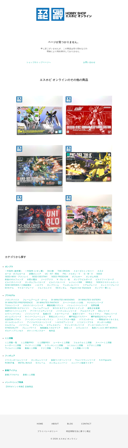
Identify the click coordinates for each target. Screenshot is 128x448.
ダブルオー (77, 277)
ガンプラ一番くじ (103, 288)
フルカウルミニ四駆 (83, 342)
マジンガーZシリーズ (74, 325)
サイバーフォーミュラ (35, 317)
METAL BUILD (25, 363)
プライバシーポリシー (47, 431)
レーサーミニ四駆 (62, 342)
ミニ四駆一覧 (11, 342)
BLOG (70, 424)
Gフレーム (40, 363)
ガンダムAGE (92, 277)
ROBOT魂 (9, 363)
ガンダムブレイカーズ (35, 282)
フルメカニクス (45, 288)
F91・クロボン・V (71, 274)
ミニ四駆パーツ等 (81, 348)
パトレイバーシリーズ (77, 305)
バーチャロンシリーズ (66, 311)
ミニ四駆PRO (27, 342)
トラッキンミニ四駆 (54, 345)
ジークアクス (47, 279)
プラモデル (10, 295)
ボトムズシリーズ (13, 317)
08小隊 (50, 271)
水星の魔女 (32, 279)
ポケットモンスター (36, 331)
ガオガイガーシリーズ (33, 305)
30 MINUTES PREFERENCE (19, 302)
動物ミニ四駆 (31, 348)
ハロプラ (39, 285)
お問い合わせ (89, 62)
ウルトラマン (95, 314)
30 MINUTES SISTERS (89, 300)
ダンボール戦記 (104, 322)
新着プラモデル (12, 375)
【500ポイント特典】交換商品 (19, 387)
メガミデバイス (12, 300)
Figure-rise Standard (80, 288)
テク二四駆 (46, 348)
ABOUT (55, 424)
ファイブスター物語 (66, 319)
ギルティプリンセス (14, 331)
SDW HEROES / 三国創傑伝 (18, 285)
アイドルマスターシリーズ (39, 322)
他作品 (52, 331)
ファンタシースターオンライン (39, 319)
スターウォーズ (62, 314)
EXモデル (9, 288)
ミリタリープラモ (85, 322)
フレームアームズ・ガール (35, 300)
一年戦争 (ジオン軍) (34, 271)
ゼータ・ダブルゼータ (15, 274)
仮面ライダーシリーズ (61, 360)
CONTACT (86, 424)
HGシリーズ (103, 311)
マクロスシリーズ (95, 302)
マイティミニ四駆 (33, 345)
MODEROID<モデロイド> (17, 308)
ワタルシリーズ (12, 305)
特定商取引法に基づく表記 (78, 431)
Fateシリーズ (111, 314)
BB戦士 (89, 282)
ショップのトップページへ (39, 62)
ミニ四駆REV (43, 342)
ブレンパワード (29, 328)
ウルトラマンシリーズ (85, 360)
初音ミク (68, 328)
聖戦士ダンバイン (57, 317)
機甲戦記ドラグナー (78, 317)
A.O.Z (100, 271)
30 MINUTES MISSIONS (63, 300)
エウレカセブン (54, 325)
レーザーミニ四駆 (13, 345)
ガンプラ (9, 267)
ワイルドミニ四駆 (13, 348)
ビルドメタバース (57, 282)
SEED (99, 274)
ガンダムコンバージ (58, 363)
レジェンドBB (75, 282)
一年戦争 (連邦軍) (13, 271)
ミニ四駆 (9, 338)
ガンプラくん (53, 285)
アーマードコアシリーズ (41, 311)
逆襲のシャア (35, 274)
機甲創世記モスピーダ (101, 317)
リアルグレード (90, 285)
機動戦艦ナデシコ (55, 305)
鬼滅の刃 (47, 314)
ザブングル (38, 325)
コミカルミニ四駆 (75, 345)
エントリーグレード (110, 285)
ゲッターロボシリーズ (98, 325)
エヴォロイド (82, 328)
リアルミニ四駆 (62, 348)
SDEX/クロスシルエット (107, 282)
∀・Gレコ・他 (63, 279)
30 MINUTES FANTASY (48, 302)
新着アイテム (11, 370)
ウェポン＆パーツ (71, 285)
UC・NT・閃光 (52, 274)
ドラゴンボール (86, 319)
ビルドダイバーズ (13, 282)
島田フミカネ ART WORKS (104, 328)
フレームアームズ (41, 308)
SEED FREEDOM (59, 277)
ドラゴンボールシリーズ (16, 360)
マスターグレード (26, 288)
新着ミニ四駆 (29, 375)
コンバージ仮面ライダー (82, 363)
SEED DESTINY (40, 277)
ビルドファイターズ (105, 279)
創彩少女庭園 (94, 308)
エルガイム (10, 325)
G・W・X (88, 274)
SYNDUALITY (11, 328)
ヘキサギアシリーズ (64, 322)
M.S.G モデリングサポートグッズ (68, 308)
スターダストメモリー (84, 271)
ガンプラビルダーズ (83, 279)
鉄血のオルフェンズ (14, 279)
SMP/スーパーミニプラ (15, 311)
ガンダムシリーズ (39, 360)
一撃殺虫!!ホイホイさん (108, 319)
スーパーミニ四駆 (104, 342)
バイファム (24, 325)
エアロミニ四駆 (94, 345)
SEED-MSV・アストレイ (16, 277)
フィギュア (10, 356)
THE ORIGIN (64, 271)
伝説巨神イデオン (13, 319)
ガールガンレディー (14, 322)
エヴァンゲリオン (13, 314)
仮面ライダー (79, 314)
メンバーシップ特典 (14, 382)
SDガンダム (61, 288)
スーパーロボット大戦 (73, 302)
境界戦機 (95, 305)
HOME (40, 424)
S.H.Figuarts (105, 360)
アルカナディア (87, 311)
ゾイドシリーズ (32, 314)
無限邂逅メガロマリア (50, 328)
